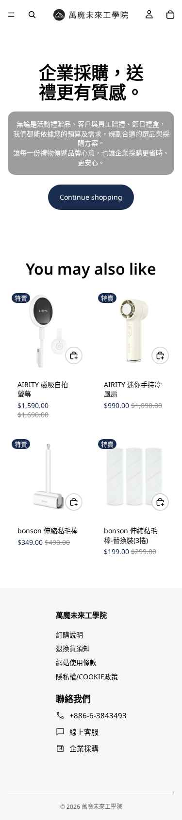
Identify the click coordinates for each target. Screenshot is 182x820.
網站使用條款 (76, 662)
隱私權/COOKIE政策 (87, 676)
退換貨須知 (73, 648)
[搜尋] (32, 14)
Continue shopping (91, 197)
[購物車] (170, 14)
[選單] (11, 14)
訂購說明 (69, 634)
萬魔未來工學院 (102, 806)
